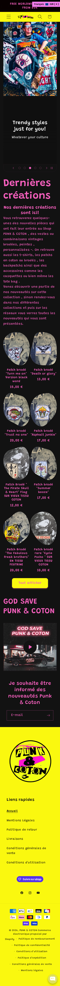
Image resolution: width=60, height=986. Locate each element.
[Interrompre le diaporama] (53, 168)
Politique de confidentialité (32, 945)
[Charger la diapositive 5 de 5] (40, 168)
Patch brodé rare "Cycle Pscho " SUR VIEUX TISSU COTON (43, 557)
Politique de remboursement (37, 939)
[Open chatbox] (52, 979)
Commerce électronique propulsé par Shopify (28, 935)
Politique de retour (22, 829)
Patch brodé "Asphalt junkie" (43, 433)
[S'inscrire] (48, 715)
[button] (8, 16)
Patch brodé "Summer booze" (43, 488)
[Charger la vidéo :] (30, 647)
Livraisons (15, 839)
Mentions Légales (20, 820)
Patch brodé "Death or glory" (43, 371)
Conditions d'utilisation (26, 862)
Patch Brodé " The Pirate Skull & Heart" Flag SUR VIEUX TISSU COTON (16, 492)
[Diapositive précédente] (13, 168)
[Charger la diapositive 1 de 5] (19, 168)
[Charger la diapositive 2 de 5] (24, 168)
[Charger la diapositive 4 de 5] (35, 168)
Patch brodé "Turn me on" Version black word (17, 375)
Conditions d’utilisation (32, 951)
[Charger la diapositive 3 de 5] (29, 168)
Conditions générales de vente (26, 851)
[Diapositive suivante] (46, 168)
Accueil (12, 811)
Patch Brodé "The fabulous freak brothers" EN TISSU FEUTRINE (16, 557)
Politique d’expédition (32, 958)
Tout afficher (30, 583)
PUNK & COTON (28, 930)
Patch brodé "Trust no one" (16, 433)
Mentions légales (32, 970)
